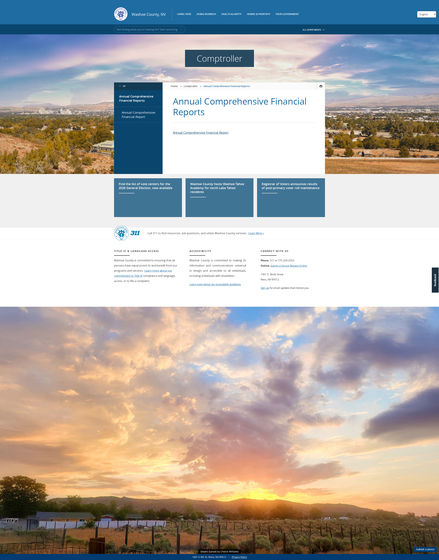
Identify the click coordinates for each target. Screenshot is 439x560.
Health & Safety (231, 14)
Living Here (184, 14)
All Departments (312, 29)
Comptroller (190, 86)
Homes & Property (258, 14)
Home (174, 86)
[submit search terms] (181, 29)
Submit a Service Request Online (288, 265)
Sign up (265, 288)
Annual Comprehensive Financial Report (138, 114)
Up (124, 86)
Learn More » (256, 233)
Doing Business (206, 14)
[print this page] (321, 86)
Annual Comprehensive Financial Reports (136, 98)
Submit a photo (425, 549)
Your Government (287, 14)
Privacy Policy (239, 557)
